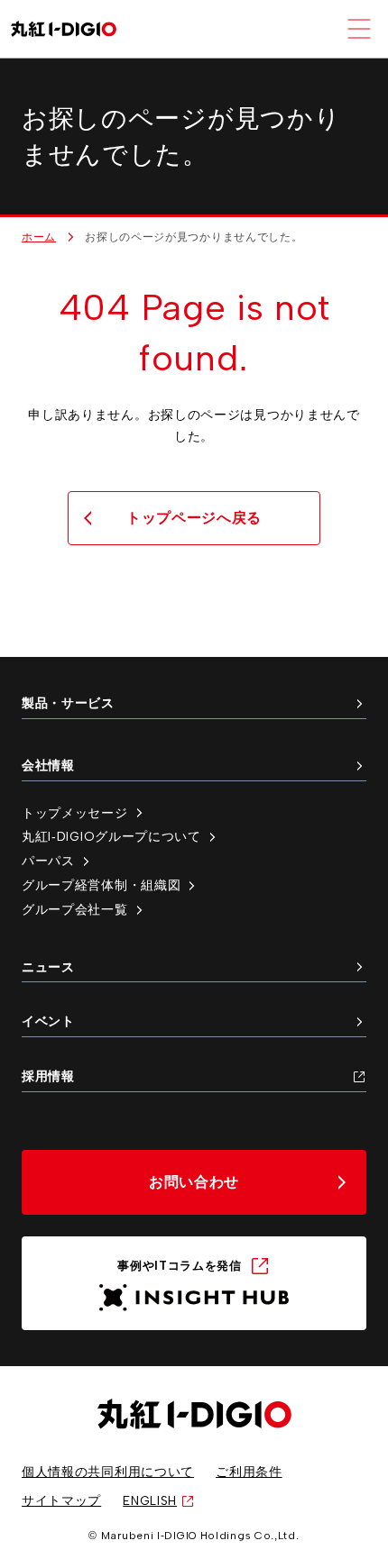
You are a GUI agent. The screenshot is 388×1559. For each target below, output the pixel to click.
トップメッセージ (75, 813)
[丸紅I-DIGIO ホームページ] (63, 29)
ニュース (48, 967)
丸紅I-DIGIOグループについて (111, 836)
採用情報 (48, 1076)
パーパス (48, 860)
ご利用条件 (249, 1471)
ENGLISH (150, 1500)
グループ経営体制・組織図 (101, 885)
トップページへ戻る (194, 517)
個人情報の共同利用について (108, 1471)
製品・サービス (68, 703)
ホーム (39, 237)
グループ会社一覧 (75, 909)
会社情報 (48, 765)
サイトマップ (61, 1500)
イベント (48, 1021)
